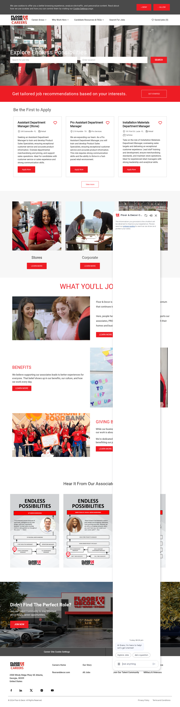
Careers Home (59, 665)
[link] (105, 334)
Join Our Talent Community (126, 672)
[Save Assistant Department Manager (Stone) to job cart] (55, 123)
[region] (136, 439)
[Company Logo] (19, 20)
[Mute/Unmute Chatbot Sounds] (151, 215)
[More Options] (119, 664)
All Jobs (86, 672)
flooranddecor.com (61, 672)
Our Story (87, 665)
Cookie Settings (80, 8)
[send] (154, 664)
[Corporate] (90, 235)
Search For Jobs (117, 20)
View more (90, 184)
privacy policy (129, 226)
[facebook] (11, 690)
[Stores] (36, 235)
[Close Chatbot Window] (156, 215)
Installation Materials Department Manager (136, 124)
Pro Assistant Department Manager (86, 124)
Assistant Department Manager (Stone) (31, 124)
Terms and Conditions (161, 700)
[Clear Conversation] (146, 215)
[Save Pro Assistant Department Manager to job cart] (108, 123)
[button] (159, 60)
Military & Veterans (153, 672)
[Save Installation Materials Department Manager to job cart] (160, 123)
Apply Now (26, 169)
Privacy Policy (143, 700)
